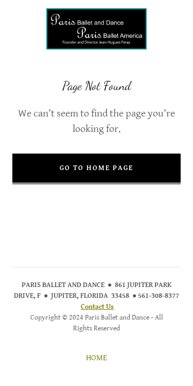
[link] (96, 28)
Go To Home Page (96, 168)
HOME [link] (96, 358)
